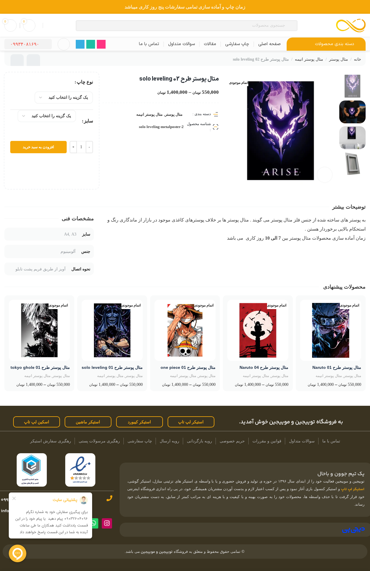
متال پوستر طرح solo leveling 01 (112, 367)
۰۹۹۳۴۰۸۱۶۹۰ (24, 44)
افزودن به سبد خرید (38, 147)
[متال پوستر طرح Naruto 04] (257, 330)
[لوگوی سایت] (351, 25)
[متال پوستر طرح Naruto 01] (330, 330)
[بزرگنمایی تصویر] (324, 174)
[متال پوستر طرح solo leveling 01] (112, 330)
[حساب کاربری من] (64, 44)
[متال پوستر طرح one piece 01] (185, 330)
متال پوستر (338, 59)
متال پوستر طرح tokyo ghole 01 (40, 367)
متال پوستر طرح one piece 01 (188, 367)
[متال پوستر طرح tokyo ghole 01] (39, 330)
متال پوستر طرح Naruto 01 (336, 367)
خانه (357, 59)
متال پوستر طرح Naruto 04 (264, 367)
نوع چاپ (85, 81)
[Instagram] (107, 523)
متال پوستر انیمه (309, 59)
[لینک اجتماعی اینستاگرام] (101, 44)
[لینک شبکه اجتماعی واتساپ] (90, 44)
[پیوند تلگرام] (80, 44)
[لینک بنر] (185, 7)
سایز (88, 120)
